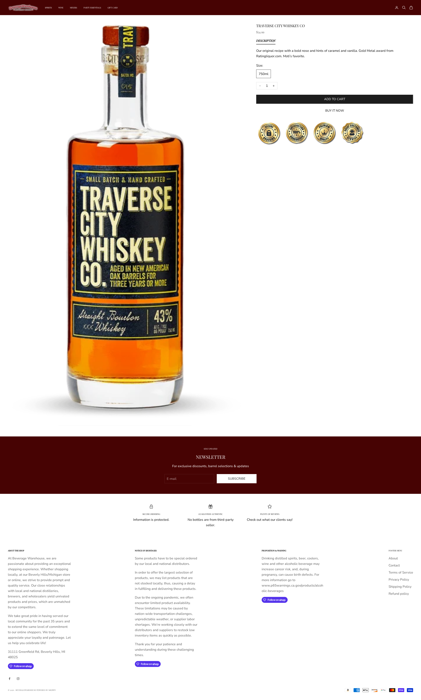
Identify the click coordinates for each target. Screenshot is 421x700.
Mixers (73, 7)
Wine (60, 7)
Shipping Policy (400, 586)
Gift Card (113, 7)
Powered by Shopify (46, 690)
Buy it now (334, 111)
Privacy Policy (399, 579)
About (393, 558)
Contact (394, 565)
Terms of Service (401, 572)
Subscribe (236, 479)
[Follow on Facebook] (9, 678)
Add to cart (334, 99)
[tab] (265, 41)
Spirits (48, 7)
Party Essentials (92, 7)
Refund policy (399, 593)
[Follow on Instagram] (18, 678)
